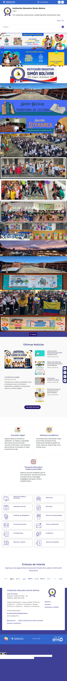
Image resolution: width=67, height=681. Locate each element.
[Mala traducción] (4, 654)
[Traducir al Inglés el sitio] (59, 2)
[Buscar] (63, 27)
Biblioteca (48, 601)
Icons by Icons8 (36, 638)
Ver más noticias (32, 407)
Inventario (48, 604)
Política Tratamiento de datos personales (31, 620)
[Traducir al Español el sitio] (62, 2)
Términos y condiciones (14, 623)
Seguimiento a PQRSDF (52, 607)
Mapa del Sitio (11, 620)
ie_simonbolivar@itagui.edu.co (17, 613)
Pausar (34, 334)
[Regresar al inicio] (52, 593)
